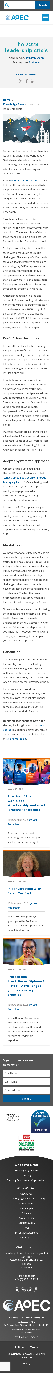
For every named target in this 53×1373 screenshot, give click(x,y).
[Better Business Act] (12, 1121)
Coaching (26, 1175)
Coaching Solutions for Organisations (26, 1180)
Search (43, 5)
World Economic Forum (24, 180)
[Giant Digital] (26, 1368)
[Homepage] (17, 17)
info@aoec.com (26, 1275)
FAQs (26, 1227)
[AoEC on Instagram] (36, 1289)
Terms (34, 1347)
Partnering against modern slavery (26, 1198)
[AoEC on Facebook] (17, 1289)
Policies (19, 1347)
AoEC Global (26, 1193)
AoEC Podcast (26, 1203)
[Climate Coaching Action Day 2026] (26, 1151)
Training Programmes (26, 1170)
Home (7, 100)
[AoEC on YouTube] (23, 1289)
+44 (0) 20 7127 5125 (26, 1279)
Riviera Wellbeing (16, 738)
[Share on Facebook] (27, 81)
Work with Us (26, 1217)
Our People (26, 1208)
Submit (26, 1098)
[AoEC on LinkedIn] (29, 1289)
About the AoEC (26, 1222)
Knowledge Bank (13, 104)
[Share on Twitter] (21, 81)
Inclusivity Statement (26, 1232)
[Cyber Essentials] (40, 1132)
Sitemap (26, 1213)
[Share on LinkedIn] (32, 81)
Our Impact (26, 1237)
